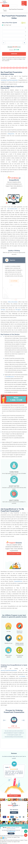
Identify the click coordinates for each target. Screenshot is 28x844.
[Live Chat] (25, 831)
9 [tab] (21, 793)
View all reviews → (14, 795)
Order (5, 5)
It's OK (11, 833)
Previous (5, 721)
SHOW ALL (14, 812)
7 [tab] (18, 793)
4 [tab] (12, 793)
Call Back (23, 3)
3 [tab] (17, 299)
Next (23, 721)
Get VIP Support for (14, 553)
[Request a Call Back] (25, 835)
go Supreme (14, 281)
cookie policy (11, 831)
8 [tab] (20, 793)
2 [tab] (8, 793)
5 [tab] (14, 793)
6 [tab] (16, 793)
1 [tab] (6, 793)
